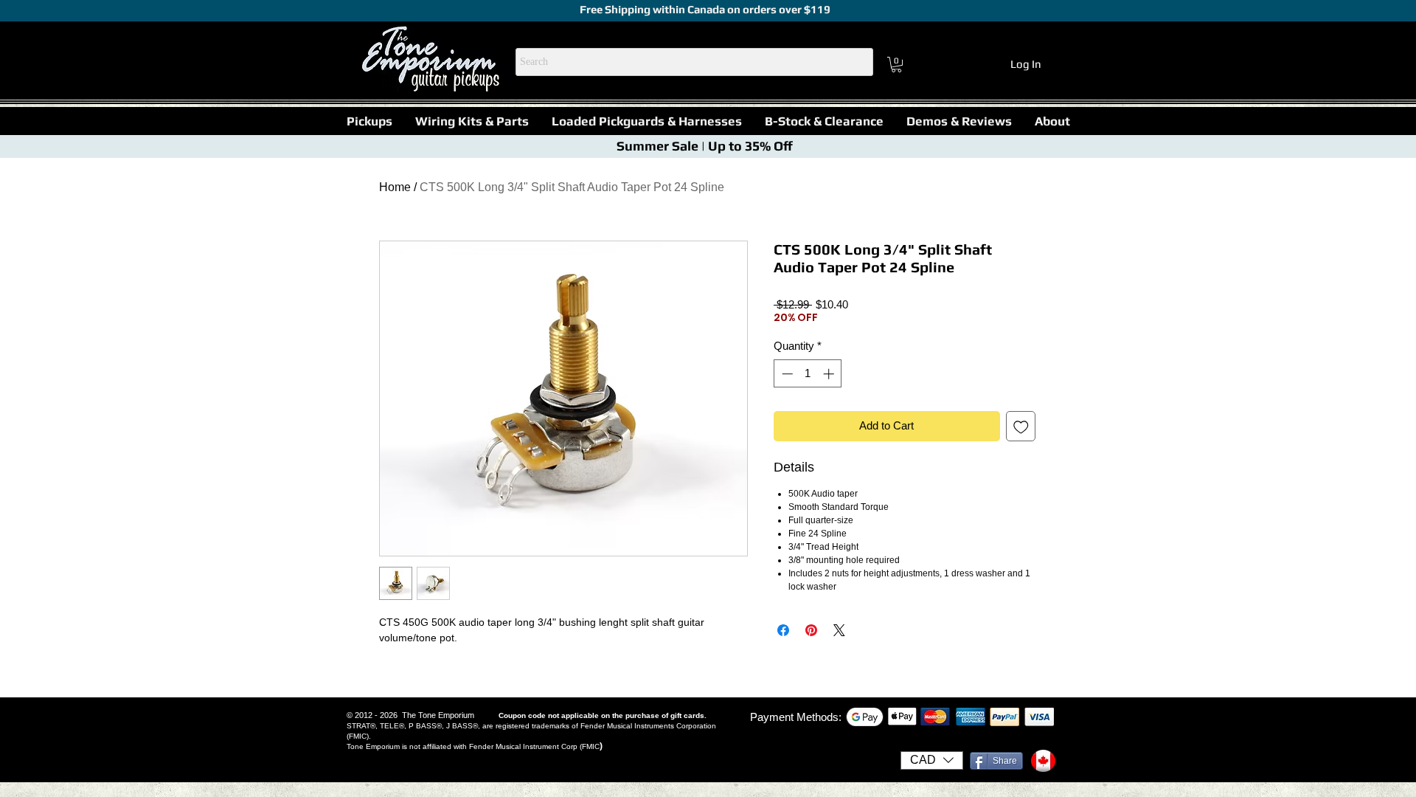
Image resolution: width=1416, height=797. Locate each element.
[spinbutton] (808, 373)
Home (395, 187)
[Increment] (830, 373)
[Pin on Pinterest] (811, 630)
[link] (896, 64)
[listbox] (931, 760)
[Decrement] (786, 373)
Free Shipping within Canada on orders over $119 (703, 9)
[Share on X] (839, 630)
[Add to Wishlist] (1021, 426)
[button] (369, 121)
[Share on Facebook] (783, 630)
